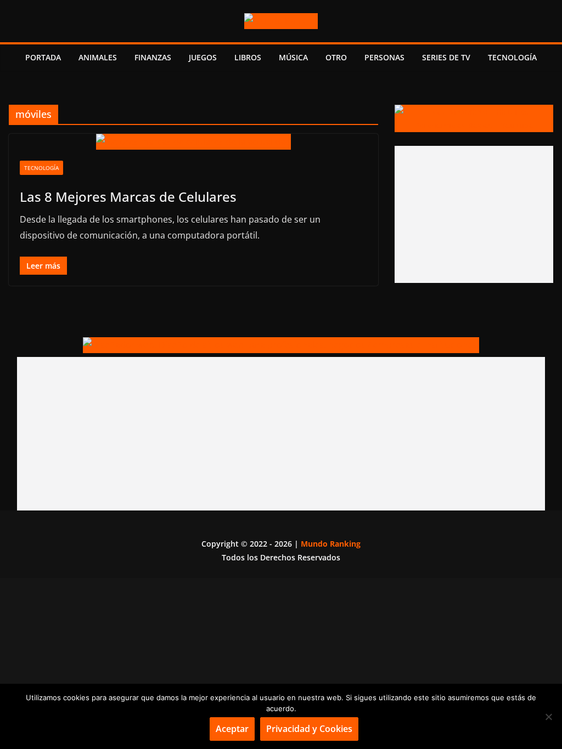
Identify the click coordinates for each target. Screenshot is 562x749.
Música (293, 57)
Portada (43, 57)
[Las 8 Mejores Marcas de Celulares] (193, 142)
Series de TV (446, 57)
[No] (548, 716)
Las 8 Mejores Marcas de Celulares (128, 197)
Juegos (203, 57)
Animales (97, 57)
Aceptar (232, 729)
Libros (247, 57)
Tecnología (512, 57)
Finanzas (152, 57)
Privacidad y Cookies (309, 729)
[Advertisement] (474, 214)
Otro (336, 57)
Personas (384, 57)
